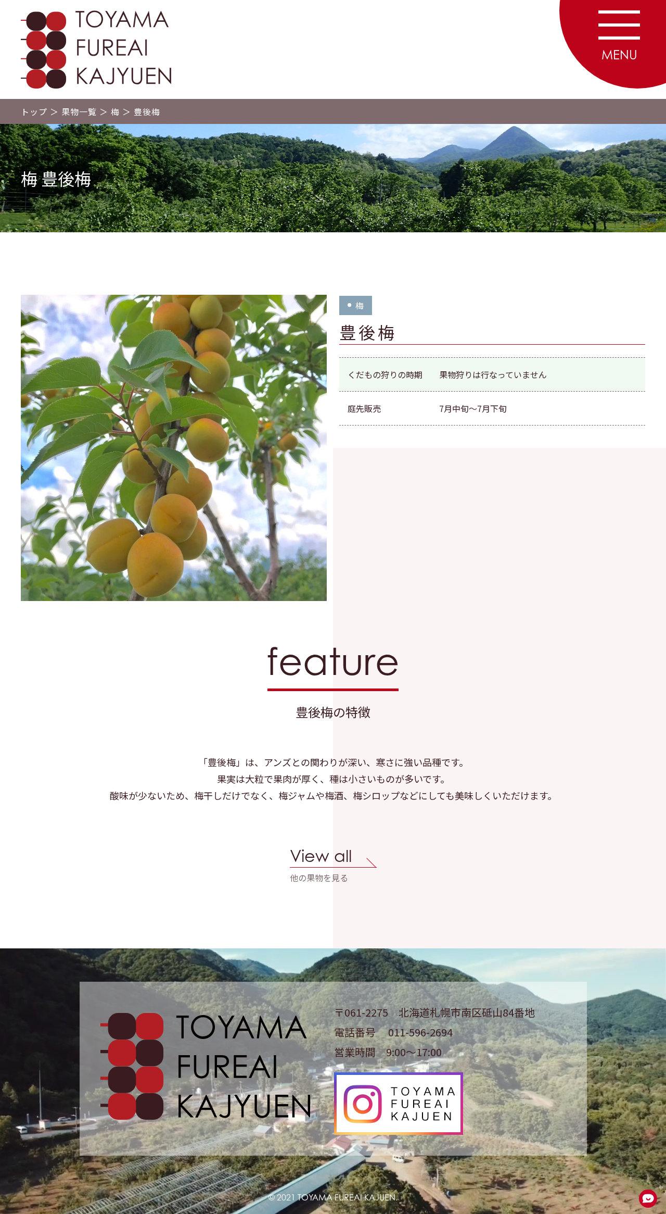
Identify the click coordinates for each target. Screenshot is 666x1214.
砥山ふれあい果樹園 (99, 49)
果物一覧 (79, 111)
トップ (34, 111)
